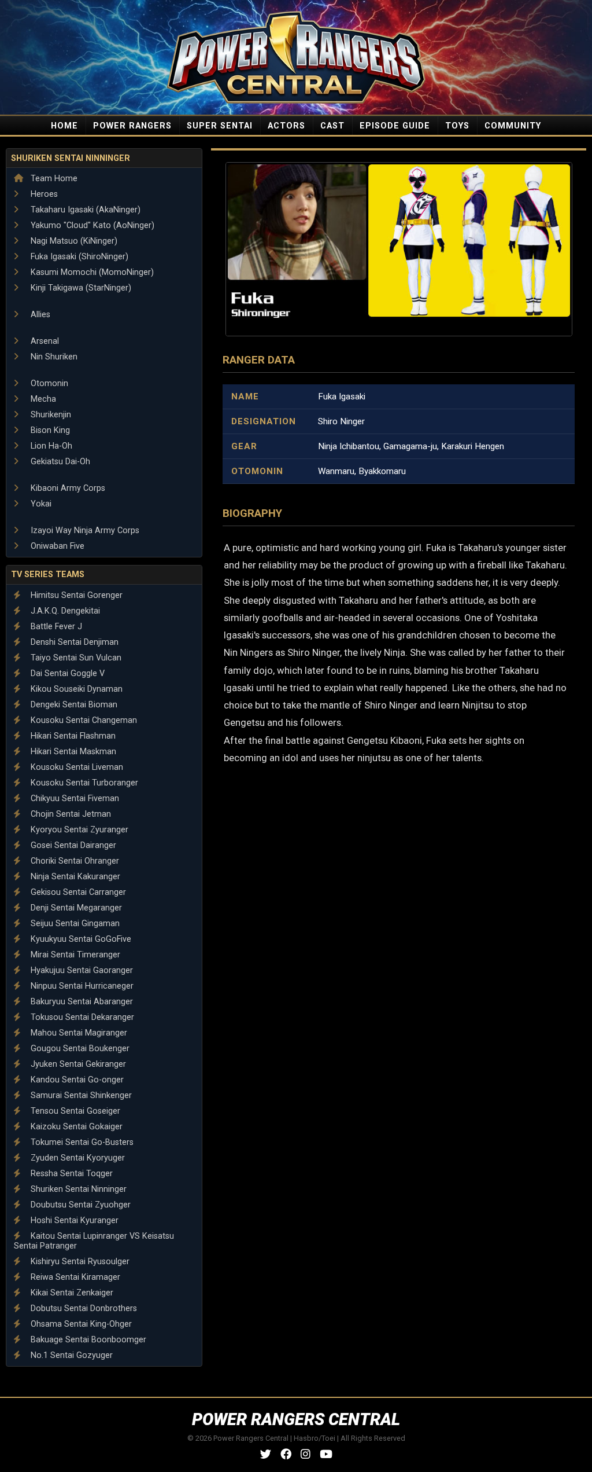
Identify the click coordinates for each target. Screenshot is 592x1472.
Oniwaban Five (56, 546)
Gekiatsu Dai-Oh (59, 462)
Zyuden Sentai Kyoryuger (76, 1158)
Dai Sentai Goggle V (66, 673)
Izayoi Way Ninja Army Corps (83, 530)
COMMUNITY (512, 126)
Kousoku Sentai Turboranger (83, 783)
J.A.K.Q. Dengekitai (64, 611)
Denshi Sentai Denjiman (73, 642)
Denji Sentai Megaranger (75, 908)
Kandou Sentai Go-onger (76, 1080)
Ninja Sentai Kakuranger (74, 877)
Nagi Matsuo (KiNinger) (72, 241)
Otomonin (48, 383)
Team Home (52, 178)
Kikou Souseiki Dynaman (75, 689)
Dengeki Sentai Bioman (72, 705)
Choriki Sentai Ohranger (73, 861)
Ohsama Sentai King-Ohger (80, 1324)
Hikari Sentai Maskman (72, 752)
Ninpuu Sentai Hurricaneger (81, 986)
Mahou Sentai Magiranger (77, 1033)
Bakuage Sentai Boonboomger (87, 1340)
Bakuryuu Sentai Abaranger (80, 1002)
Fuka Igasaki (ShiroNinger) (78, 257)
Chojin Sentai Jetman (69, 814)
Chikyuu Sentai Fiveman (73, 798)
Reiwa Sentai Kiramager (74, 1277)
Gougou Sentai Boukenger (79, 1048)
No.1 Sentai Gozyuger (70, 1355)
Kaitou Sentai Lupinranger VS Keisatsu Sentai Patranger (94, 1241)
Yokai (39, 504)
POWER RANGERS (132, 126)
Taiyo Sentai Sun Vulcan (74, 658)
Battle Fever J (55, 627)
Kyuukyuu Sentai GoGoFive (79, 939)
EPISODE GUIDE (395, 126)
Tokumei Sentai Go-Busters (81, 1142)
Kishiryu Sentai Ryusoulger (79, 1262)
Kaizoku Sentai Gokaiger (75, 1127)
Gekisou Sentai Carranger (77, 892)
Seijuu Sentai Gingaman (74, 923)
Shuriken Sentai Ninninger (70, 158)
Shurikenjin (49, 415)
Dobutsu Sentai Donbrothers (82, 1308)
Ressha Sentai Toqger (70, 1174)
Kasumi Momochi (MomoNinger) (91, 272)
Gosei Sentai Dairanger (72, 845)
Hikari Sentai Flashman (72, 736)
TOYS (457, 126)
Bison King (49, 430)
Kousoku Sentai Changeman (82, 720)
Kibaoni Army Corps (66, 488)
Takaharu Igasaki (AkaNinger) (84, 210)
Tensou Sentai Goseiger (74, 1111)
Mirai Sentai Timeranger (74, 955)
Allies (39, 315)
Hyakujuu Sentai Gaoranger (80, 970)
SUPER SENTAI (220, 126)
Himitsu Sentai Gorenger (75, 595)
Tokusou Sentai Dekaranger (81, 1017)
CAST (332, 126)
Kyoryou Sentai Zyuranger (78, 830)
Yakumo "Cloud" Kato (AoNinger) (91, 225)
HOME (64, 126)
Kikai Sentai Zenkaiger (70, 1293)
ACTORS (286, 126)
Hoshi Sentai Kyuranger (73, 1220)
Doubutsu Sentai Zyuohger (79, 1205)
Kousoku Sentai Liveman (75, 767)
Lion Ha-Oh (50, 446)
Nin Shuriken (52, 357)
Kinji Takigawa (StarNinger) (79, 288)
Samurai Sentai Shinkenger (80, 1095)
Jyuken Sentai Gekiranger (77, 1064)
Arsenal (43, 341)
